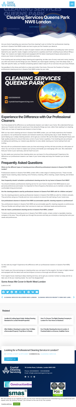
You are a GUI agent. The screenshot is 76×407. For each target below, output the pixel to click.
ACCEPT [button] (16, 404)
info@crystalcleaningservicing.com (40, 373)
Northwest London (38, 27)
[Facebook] (25, 377)
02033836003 (34, 371)
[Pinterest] (34, 377)
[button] (3, 292)
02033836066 (44, 371)
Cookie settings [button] (6, 404)
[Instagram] (31, 377)
